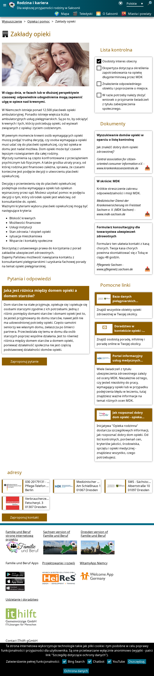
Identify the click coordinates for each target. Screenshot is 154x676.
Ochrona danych (76, 671)
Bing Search (76, 661)
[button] (45, 293)
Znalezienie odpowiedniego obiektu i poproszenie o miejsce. (125, 86)
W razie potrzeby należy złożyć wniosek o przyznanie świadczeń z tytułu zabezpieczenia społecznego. (125, 102)
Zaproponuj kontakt (24, 517)
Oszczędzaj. (136, 661)
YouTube (119, 661)
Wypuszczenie (12, 21)
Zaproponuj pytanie (24, 361)
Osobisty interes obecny (119, 61)
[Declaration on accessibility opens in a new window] (120, 4)
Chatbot (98, 661)
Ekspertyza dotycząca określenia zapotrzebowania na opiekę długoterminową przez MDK (125, 72)
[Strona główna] (12, 8)
